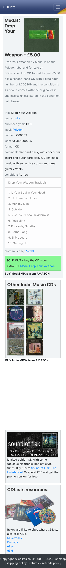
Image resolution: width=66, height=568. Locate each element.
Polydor (17, 129)
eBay (10, 546)
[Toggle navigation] (58, 7)
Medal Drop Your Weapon (37, 266)
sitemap (60, 559)
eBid (10, 550)
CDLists (9, 7)
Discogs (12, 542)
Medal (29, 251)
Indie (17, 118)
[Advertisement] (33, 395)
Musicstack (14, 538)
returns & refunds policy (45, 563)
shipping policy (17, 563)
